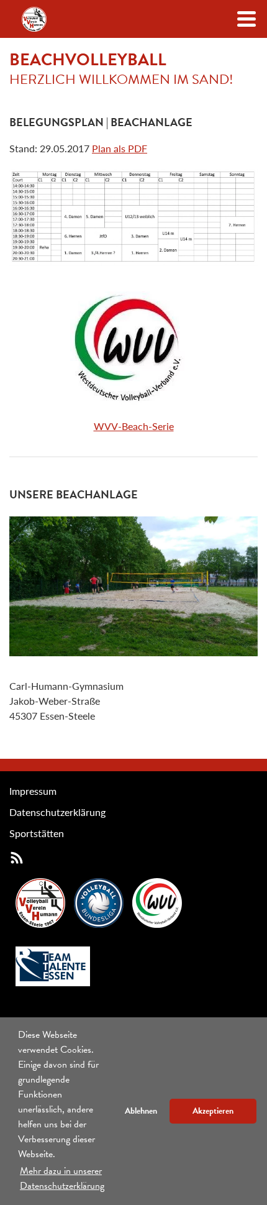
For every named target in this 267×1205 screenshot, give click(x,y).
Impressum (33, 791)
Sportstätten (36, 833)
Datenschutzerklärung (57, 812)
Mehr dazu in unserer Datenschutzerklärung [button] (62, 1178)
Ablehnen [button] (141, 1110)
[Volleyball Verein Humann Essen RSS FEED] (16, 857)
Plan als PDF (119, 148)
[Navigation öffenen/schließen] (246, 19)
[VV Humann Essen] (34, 19)
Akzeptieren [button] (212, 1110)
